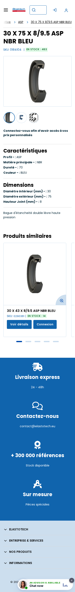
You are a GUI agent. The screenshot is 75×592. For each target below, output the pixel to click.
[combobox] (38, 10)
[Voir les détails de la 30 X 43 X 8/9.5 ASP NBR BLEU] (35, 274)
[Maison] (19, 10)
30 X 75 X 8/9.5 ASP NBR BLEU (51, 22)
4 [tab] (46, 341)
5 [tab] (55, 341)
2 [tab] (28, 341)
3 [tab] (37, 341)
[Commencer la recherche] (34, 10)
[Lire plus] (37, 396)
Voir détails (19, 324)
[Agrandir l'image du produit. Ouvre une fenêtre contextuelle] (61, 300)
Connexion (45, 324)
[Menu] (6, 10)
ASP (20, 22)
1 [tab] (19, 341)
